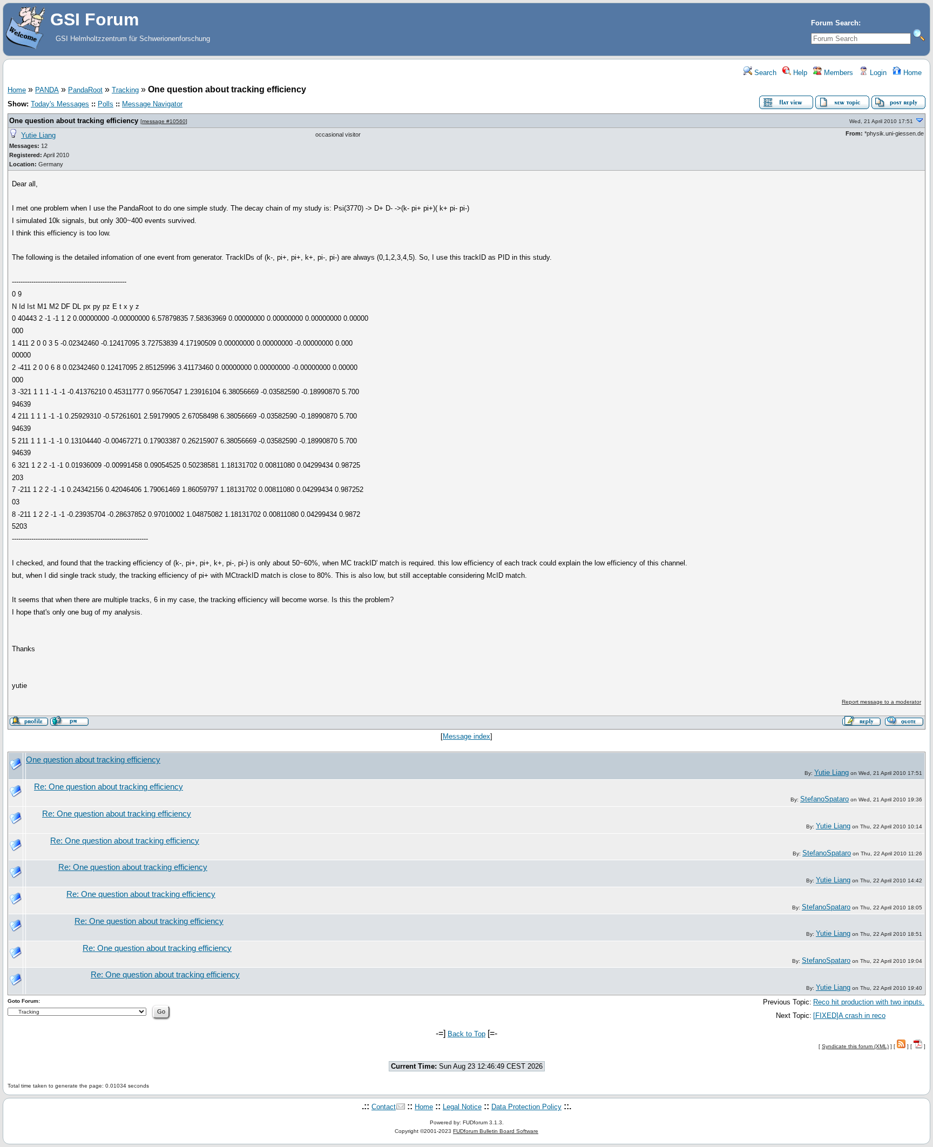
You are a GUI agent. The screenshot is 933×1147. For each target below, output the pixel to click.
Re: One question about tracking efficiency (108, 786)
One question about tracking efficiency (73, 121)
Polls (105, 104)
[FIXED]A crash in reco (849, 1015)
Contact (383, 1107)
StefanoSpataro (824, 799)
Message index (466, 736)
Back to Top (466, 1034)
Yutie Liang (38, 135)
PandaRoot (85, 90)
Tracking (125, 90)
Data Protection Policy (526, 1107)
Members (837, 73)
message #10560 (164, 121)
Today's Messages (60, 104)
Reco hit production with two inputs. (868, 1002)
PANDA (47, 90)
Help (799, 73)
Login (877, 73)
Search (764, 73)
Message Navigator (152, 104)
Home (911, 73)
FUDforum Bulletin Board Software (495, 1131)
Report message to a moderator (881, 702)
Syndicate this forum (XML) (855, 1046)
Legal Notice (462, 1107)
